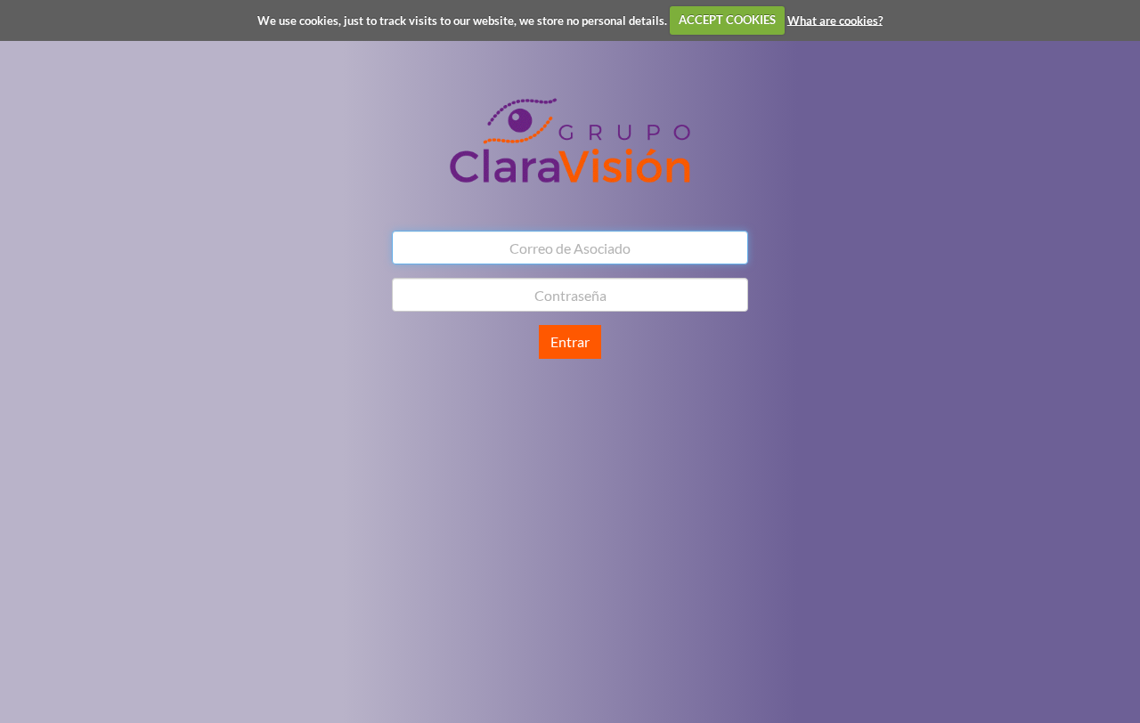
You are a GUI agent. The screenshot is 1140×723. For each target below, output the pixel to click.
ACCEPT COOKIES (727, 19)
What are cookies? (835, 19)
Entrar (570, 341)
